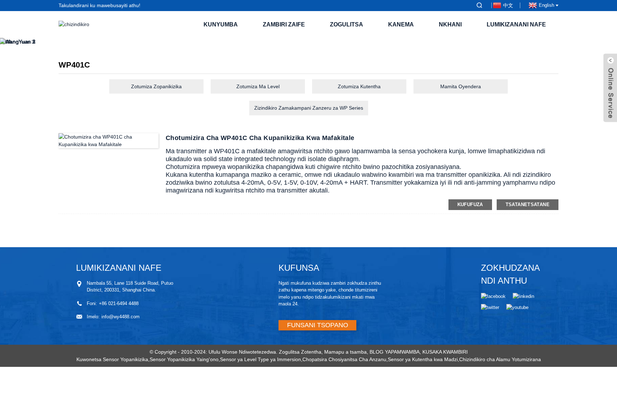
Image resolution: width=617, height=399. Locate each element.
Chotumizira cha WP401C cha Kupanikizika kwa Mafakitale (260, 137)
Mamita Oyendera (460, 86)
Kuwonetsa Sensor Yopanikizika (112, 359)
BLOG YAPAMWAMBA (395, 352)
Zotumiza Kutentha (359, 86)
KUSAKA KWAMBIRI (445, 352)
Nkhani (450, 24)
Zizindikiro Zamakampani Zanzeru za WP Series (308, 108)
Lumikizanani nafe (516, 24)
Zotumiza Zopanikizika (156, 86)
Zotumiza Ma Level (258, 86)
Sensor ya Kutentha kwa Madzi (423, 359)
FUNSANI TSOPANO (317, 325)
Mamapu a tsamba (345, 352)
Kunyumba (221, 24)
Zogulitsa (346, 24)
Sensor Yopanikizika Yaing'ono (184, 359)
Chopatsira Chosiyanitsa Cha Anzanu (344, 359)
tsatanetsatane (528, 204)
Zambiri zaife (284, 24)
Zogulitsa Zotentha (300, 352)
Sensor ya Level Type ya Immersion (260, 359)
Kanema (401, 24)
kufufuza (470, 204)
